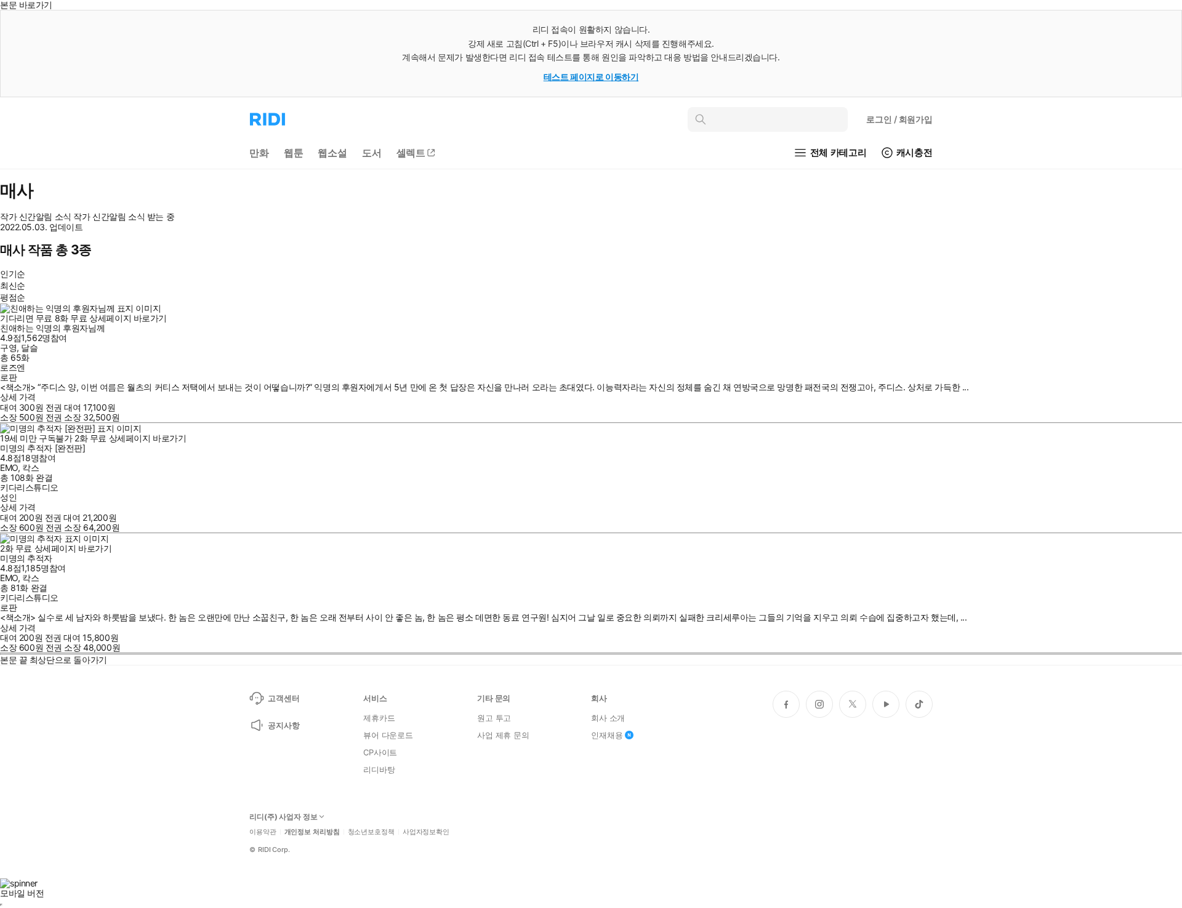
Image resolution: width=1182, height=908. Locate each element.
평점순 (12, 297)
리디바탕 (379, 769)
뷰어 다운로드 (388, 735)
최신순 (12, 285)
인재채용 (606, 735)
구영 (8, 347)
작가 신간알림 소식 (35, 217)
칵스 (30, 467)
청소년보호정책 (371, 832)
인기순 (12, 273)
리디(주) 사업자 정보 (283, 817)
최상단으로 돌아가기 (68, 659)
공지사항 (283, 725)
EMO (9, 467)
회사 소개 (608, 718)
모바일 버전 (22, 893)
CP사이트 (380, 752)
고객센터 (283, 698)
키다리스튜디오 (29, 487)
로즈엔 (12, 367)
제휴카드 (379, 718)
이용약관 (262, 832)
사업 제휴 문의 (503, 735)
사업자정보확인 (426, 832)
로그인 (899, 119)
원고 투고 (494, 718)
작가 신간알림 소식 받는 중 (123, 217)
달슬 (29, 347)
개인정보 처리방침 (312, 832)
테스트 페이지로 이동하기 (591, 76)
